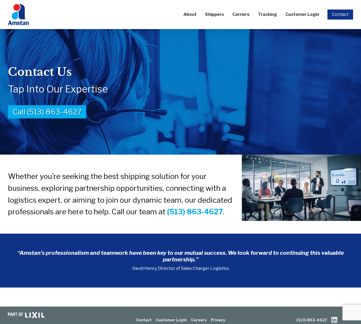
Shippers (214, 14)
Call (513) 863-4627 (47, 111)
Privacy (218, 320)
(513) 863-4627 (195, 211)
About (190, 14)
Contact (340, 14)
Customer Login (302, 14)
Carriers (240, 14)
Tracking (267, 14)
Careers (199, 320)
